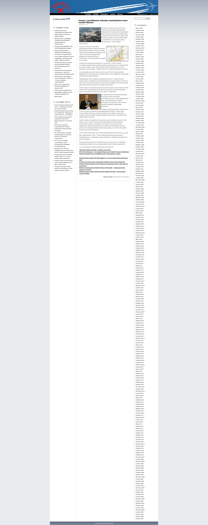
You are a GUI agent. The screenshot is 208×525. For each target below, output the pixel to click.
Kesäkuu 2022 (139, 138)
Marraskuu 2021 (140, 153)
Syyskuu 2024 (139, 79)
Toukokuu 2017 (140, 272)
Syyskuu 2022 (139, 131)
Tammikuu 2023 (140, 122)
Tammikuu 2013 (140, 386)
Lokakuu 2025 (139, 50)
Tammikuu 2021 (140, 175)
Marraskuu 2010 (140, 444)
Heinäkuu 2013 (140, 373)
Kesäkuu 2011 (139, 428)
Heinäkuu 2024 (140, 83)
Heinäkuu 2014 (140, 347)
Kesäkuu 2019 (139, 217)
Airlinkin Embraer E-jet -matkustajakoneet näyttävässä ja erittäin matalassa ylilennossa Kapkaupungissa (63, 33)
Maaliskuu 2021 (140, 171)
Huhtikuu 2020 (139, 195)
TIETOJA (120, 14)
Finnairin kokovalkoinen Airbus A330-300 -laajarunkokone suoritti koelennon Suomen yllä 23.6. (63, 168)
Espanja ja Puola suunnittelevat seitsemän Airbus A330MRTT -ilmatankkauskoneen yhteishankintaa (63, 41)
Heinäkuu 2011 (140, 426)
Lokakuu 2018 (139, 235)
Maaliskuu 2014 (140, 356)
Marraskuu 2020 (140, 180)
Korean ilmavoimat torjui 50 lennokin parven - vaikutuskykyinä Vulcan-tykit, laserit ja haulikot (64, 107)
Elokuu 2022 (139, 133)
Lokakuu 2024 (139, 76)
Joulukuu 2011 (140, 415)
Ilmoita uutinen (58, 96)
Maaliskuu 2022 (140, 145)
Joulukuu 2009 (140, 459)
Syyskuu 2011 (139, 422)
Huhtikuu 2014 (139, 353)
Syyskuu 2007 (139, 490)
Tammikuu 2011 (140, 439)
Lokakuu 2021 (139, 156)
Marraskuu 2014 (140, 338)
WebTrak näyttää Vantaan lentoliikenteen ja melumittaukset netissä (99, 154)
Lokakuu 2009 (139, 463)
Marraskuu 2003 (140, 510)
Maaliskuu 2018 (140, 250)
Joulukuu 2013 (140, 362)
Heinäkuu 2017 (140, 268)
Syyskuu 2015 (139, 316)
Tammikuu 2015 (140, 334)
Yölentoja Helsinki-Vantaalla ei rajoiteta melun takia (95, 150)
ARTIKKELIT (104, 14)
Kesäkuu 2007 (139, 492)
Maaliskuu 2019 (140, 224)
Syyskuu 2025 (139, 52)
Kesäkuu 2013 (139, 375)
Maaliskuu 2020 (140, 197)
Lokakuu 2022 (139, 129)
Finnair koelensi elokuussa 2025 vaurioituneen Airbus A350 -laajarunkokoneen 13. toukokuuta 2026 (63, 119)
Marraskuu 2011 (140, 417)
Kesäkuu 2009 (139, 470)
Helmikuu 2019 (140, 226)
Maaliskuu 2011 (140, 435)
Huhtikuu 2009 (139, 474)
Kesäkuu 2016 (139, 296)
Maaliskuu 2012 (140, 408)
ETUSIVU (88, 14)
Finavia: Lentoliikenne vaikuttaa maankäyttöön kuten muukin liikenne (103, 21)
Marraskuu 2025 (140, 48)
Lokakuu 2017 (139, 261)
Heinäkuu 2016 (140, 294)
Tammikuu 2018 (140, 254)
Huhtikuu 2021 (139, 169)
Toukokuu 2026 (140, 35)
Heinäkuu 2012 (140, 400)
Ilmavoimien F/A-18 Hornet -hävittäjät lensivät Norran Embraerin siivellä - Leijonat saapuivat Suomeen (64, 150)
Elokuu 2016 (139, 292)
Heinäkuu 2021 (140, 162)
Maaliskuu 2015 (140, 329)
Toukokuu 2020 (140, 193)
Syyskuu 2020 (139, 184)
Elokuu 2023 (139, 107)
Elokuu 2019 (139, 213)
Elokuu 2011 (139, 424)
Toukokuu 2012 (140, 404)
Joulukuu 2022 (140, 125)
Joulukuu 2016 (140, 283)
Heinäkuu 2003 (140, 516)
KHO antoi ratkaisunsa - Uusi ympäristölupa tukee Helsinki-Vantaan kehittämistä (104, 152)
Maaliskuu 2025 (140, 65)
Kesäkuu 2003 (139, 518)
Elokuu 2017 (139, 266)
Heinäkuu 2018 (140, 241)
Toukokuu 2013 (140, 378)
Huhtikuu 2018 (139, 248)
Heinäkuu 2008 (140, 481)
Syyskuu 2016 (139, 290)
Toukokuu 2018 (140, 246)
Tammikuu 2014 (140, 360)
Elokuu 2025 (139, 54)
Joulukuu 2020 (140, 177)
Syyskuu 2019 (139, 210)
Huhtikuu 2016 (139, 301)
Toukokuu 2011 (140, 430)
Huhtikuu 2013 (139, 380)
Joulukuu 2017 (140, 257)
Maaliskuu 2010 (140, 452)
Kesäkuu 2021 (139, 164)
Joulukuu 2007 (140, 485)
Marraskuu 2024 (140, 74)
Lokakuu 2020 (139, 182)
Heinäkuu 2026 (140, 30)
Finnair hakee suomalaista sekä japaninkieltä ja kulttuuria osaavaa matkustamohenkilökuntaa (63, 92)
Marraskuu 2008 (140, 477)
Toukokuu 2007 (140, 494)
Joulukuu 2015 (140, 310)
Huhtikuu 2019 (139, 221)
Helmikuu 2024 (140, 94)
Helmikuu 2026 (140, 41)
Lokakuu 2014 (139, 340)
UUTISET (96, 14)
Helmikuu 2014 (140, 358)
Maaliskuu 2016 (140, 303)
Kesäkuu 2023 (139, 112)
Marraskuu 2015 (140, 312)
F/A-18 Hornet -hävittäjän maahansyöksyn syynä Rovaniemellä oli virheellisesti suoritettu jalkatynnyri (62, 143)
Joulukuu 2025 (140, 45)
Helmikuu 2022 (140, 147)
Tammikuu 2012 (140, 413)
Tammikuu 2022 (140, 149)
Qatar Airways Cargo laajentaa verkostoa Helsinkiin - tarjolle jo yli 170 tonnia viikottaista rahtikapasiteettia (63, 79)
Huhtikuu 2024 (139, 89)
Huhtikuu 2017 (139, 274)
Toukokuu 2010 (140, 450)
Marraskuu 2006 (140, 499)
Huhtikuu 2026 (139, 37)
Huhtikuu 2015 (139, 327)
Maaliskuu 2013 (140, 382)
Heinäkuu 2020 (140, 189)
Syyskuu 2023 (139, 105)
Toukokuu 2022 (140, 140)
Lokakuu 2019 (139, 208)
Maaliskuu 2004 (140, 503)
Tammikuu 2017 (140, 281)
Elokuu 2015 (139, 318)
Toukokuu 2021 (140, 166)
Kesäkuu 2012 (139, 402)
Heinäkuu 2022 (140, 136)
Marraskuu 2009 (140, 461)
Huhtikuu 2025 (139, 63)
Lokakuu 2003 (139, 512)
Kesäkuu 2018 (139, 243)
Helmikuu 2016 (140, 305)
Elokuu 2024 (139, 81)
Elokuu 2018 (139, 239)
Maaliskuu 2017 (140, 276)
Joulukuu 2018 (140, 230)
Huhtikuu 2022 (139, 142)
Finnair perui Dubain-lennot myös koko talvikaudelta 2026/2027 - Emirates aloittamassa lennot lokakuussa (63, 65)
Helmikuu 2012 (140, 411)
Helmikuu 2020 (140, 199)
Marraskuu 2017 (140, 259)
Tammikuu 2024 (140, 96)
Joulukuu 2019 (140, 204)
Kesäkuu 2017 (139, 270)
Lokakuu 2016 (139, 287)
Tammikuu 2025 (140, 70)
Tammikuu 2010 (140, 457)
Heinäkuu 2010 (140, 448)
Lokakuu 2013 (139, 367)
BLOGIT (112, 14)
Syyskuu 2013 (139, 369)
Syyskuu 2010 (139, 446)
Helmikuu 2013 (140, 384)
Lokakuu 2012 (139, 393)
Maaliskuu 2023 (140, 118)
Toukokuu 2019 (140, 219)
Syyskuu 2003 (139, 514)
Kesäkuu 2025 (139, 59)
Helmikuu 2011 (140, 437)
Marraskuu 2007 (140, 488)
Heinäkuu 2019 (140, 215)
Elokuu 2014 (139, 345)
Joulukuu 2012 (140, 389)
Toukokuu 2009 (140, 472)
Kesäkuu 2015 (139, 323)
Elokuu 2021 (139, 160)
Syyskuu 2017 (139, 263)
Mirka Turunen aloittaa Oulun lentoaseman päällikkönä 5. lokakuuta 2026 (62, 86)
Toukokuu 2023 (140, 114)
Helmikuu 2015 (140, 331)
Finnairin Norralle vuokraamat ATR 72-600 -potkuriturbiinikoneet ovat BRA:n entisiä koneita (64, 162)
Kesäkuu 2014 (139, 349)
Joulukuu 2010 (140, 441)
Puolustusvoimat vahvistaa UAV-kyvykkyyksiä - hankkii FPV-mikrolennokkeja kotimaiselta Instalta (64, 72)
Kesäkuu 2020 (139, 191)
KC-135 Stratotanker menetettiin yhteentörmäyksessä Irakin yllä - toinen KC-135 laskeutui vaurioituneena (63, 135)
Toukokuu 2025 (140, 61)
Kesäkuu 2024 (139, 85)
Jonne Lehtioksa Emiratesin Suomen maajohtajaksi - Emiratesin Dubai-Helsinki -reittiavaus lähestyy (64, 58)
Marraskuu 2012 (140, 391)
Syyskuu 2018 (139, 237)
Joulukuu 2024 (140, 72)
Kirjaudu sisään (108, 177)
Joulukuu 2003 (140, 507)
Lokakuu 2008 (139, 479)
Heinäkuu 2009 (140, 468)
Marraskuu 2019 (140, 206)
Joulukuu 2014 (140, 336)
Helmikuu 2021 (140, 173)
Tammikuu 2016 (140, 307)
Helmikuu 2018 (140, 252)
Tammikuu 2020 (140, 202)
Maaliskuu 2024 (140, 92)
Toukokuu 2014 (140, 351)
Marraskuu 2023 (140, 101)
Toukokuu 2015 (140, 325)
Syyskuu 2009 (139, 466)
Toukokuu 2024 (140, 87)
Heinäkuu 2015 (140, 320)
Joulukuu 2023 (140, 98)
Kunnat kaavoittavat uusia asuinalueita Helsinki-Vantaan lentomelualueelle (102, 162)
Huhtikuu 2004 (139, 501)
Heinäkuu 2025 (140, 57)
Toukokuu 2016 (140, 298)
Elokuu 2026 (139, 28)
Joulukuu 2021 (140, 151)
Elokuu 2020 (139, 186)
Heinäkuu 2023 (140, 109)
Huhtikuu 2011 (139, 433)
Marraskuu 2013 (140, 364)
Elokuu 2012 (139, 397)
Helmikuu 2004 (140, 505)
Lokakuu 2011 (139, 419)
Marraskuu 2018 (140, 233)
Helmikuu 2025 (140, 68)
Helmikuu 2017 (140, 279)
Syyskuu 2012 (139, 395)
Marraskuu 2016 (140, 285)
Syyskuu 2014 (139, 342)
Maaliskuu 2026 (140, 39)
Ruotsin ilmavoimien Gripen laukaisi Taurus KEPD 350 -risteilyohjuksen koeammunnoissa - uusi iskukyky (64, 112)
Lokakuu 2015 (139, 314)
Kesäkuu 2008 (139, 483)
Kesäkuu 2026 (139, 32)
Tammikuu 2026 (140, 43)
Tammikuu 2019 (140, 228)
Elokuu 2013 (139, 371)
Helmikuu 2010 (140, 455)
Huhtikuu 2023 (139, 116)
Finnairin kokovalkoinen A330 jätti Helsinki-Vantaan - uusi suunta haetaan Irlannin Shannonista (63, 156)
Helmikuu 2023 (140, 120)
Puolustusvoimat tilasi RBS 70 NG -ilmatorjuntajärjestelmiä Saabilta (64, 47)
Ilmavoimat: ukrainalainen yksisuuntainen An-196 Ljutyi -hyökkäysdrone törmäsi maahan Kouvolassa (63, 127)
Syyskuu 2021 (139, 158)
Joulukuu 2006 (140, 496)
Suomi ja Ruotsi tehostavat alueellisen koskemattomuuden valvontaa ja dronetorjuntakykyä (63, 52)
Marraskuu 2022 (140, 127)
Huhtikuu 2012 (139, 406)
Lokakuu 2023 (139, 103)
